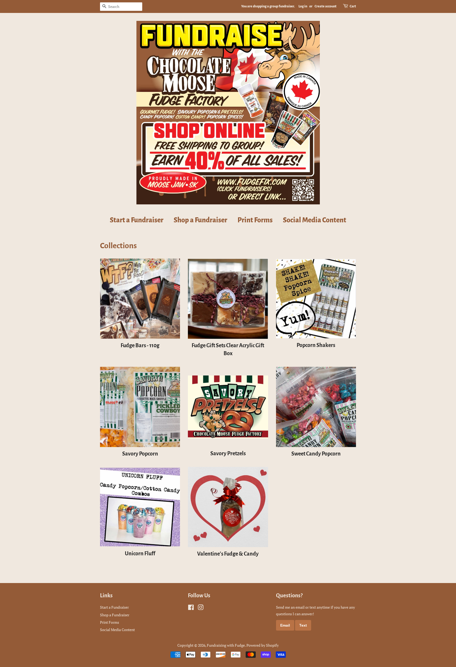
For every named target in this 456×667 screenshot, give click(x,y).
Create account (325, 6)
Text (303, 625)
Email (285, 625)
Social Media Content (314, 220)
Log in (302, 6)
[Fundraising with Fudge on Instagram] (200, 608)
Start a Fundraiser (136, 220)
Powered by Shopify (262, 645)
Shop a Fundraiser (200, 220)
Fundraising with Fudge (226, 645)
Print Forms (255, 220)
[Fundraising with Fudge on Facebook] (191, 608)
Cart (353, 6)
